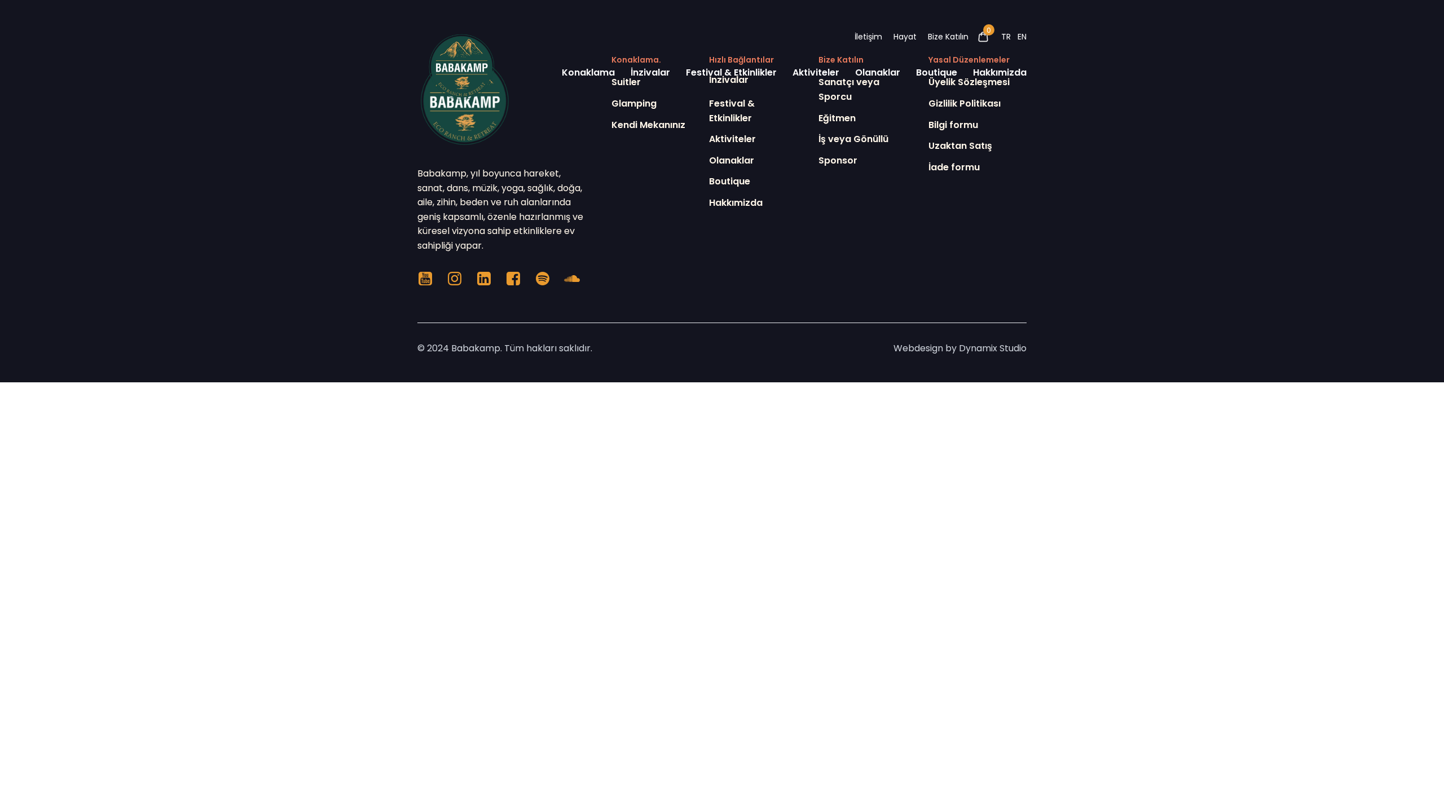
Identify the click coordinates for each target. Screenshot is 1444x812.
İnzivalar (650, 72)
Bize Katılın (948, 36)
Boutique (936, 72)
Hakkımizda (1000, 72)
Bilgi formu (953, 124)
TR (1006, 36)
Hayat (905, 36)
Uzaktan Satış (960, 145)
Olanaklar (877, 72)
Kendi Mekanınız (648, 124)
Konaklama (588, 72)
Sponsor (837, 160)
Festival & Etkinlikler (731, 72)
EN (1022, 36)
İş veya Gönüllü (853, 139)
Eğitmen (837, 118)
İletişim (868, 36)
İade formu (954, 167)
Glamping (634, 103)
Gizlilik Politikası (964, 103)
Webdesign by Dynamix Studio (960, 348)
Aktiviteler (816, 72)
